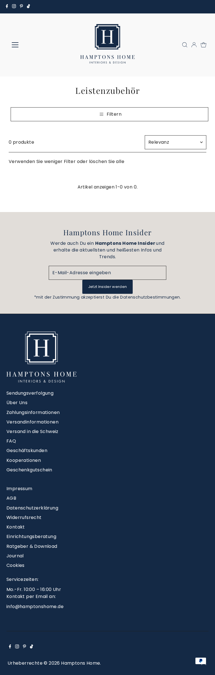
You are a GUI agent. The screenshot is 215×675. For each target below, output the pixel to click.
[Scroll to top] (203, 663)
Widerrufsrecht (24, 517)
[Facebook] (7, 6)
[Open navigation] (32, 45)
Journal (15, 556)
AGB (11, 498)
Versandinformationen (32, 422)
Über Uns (16, 402)
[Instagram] (14, 6)
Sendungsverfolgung (29, 393)
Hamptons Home (80, 663)
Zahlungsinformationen (33, 412)
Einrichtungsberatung (31, 536)
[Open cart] (203, 45)
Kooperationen (23, 460)
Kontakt (15, 527)
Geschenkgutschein (29, 470)
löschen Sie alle (106, 161)
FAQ (11, 441)
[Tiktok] (28, 6)
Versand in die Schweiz (32, 431)
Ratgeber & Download (31, 546)
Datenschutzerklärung (32, 508)
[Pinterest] (21, 6)
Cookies (15, 565)
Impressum (19, 488)
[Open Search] (184, 44)
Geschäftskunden (26, 450)
